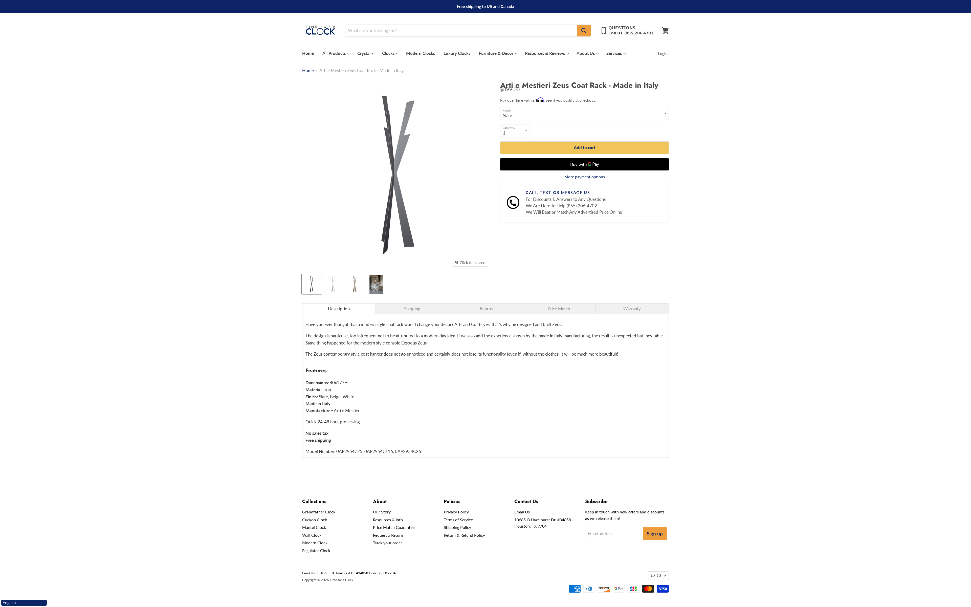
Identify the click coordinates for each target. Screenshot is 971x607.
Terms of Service (458, 519)
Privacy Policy (456, 511)
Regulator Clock (316, 550)
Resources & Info (388, 519)
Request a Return (388, 535)
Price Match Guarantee (393, 527)
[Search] (584, 30)
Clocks (388, 53)
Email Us (522, 511)
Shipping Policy (457, 527)
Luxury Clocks (457, 53)
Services (614, 53)
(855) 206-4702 (582, 205)
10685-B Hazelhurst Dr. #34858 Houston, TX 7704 (358, 573)
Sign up (655, 533)
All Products (334, 53)
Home (308, 53)
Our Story (382, 511)
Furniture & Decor (496, 53)
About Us (586, 53)
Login (663, 53)
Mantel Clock (314, 527)
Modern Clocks (420, 53)
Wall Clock (311, 535)
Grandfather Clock (318, 511)
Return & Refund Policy (464, 535)
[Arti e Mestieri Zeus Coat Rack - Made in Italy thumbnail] (312, 284)
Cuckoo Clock (314, 519)
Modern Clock (314, 542)
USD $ (656, 575)
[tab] (339, 308)
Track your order (387, 542)
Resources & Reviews (545, 53)
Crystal (364, 53)
